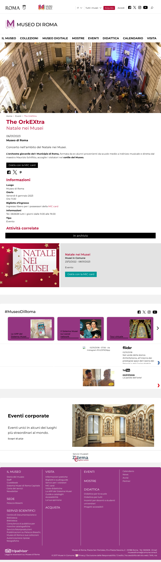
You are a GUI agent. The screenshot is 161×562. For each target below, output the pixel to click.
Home (9, 116)
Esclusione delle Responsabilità (101, 555)
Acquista (109, 8)
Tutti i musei (92, 8)
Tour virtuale (116, 336)
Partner (126, 481)
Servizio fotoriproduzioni (19, 529)
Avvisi (125, 477)
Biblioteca (12, 520)
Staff (9, 480)
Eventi (93, 38)
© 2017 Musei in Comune (63, 555)
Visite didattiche (53, 488)
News (125, 474)
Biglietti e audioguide (56, 480)
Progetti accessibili (93, 507)
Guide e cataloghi (54, 494)
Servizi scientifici (21, 510)
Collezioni (29, 38)
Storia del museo (15, 477)
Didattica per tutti (93, 497)
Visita (151, 38)
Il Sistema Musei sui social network (69, 334)
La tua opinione (53, 500)
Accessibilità (51, 497)
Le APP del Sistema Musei (18, 335)
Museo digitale (55, 38)
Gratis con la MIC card (22, 165)
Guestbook (12, 482)
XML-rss (153, 555)
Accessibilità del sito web (136, 555)
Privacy (81, 555)
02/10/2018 (138, 358)
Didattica (111, 38)
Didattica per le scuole (95, 493)
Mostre (78, 38)
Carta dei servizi (15, 488)
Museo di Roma (37, 24)
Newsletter (12, 491)
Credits (120, 555)
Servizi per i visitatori (56, 482)
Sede (11, 498)
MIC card (53, 206)
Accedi (121, 8)
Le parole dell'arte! (132, 377)
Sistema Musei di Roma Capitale (23, 485)
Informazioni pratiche (56, 477)
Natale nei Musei (77, 254)
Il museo (9, 38)
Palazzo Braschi (15, 503)
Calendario (133, 38)
